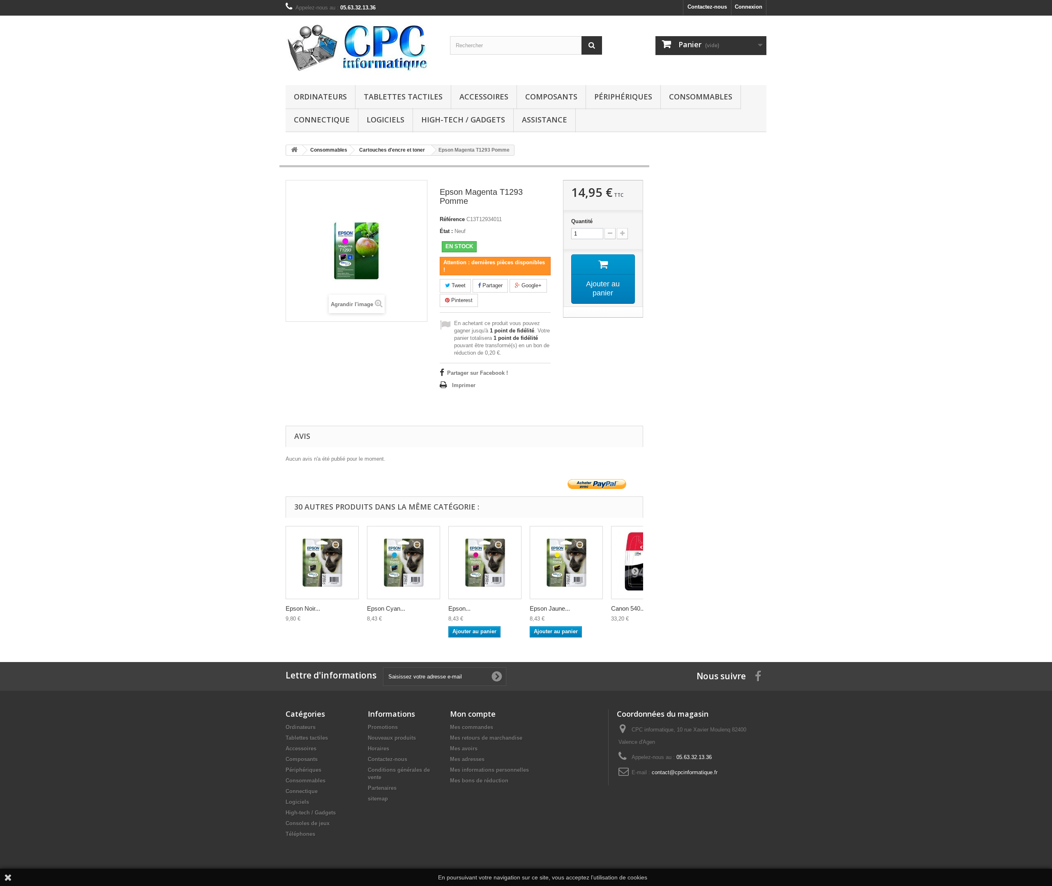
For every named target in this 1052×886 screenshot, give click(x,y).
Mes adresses (467, 759)
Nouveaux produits (392, 738)
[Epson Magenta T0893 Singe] (484, 562)
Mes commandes (471, 727)
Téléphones (300, 834)
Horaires (378, 748)
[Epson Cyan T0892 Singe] (403, 562)
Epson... (459, 608)
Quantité (582, 221)
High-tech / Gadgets (463, 120)
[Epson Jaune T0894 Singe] (566, 562)
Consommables (700, 97)
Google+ (531, 285)
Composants (551, 97)
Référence (452, 219)
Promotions (383, 727)
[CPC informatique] (362, 48)
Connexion (748, 7)
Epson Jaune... (550, 608)
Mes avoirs (464, 748)
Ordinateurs (320, 97)
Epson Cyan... (386, 608)
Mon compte (473, 714)
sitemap (378, 799)
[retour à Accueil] (294, 150)
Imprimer (463, 385)
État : (446, 231)
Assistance (544, 120)
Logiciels (385, 120)
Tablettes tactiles (403, 97)
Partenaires (382, 788)
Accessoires (483, 97)
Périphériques (623, 97)
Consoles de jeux (308, 823)
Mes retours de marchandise (486, 738)
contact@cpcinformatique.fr (684, 772)
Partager (492, 285)
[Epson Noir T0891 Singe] (322, 562)
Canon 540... (628, 608)
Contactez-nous (707, 7)
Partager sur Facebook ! (477, 373)
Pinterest (461, 300)
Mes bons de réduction (479, 781)
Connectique (322, 120)
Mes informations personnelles (489, 770)
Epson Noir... (303, 608)
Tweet (458, 285)
